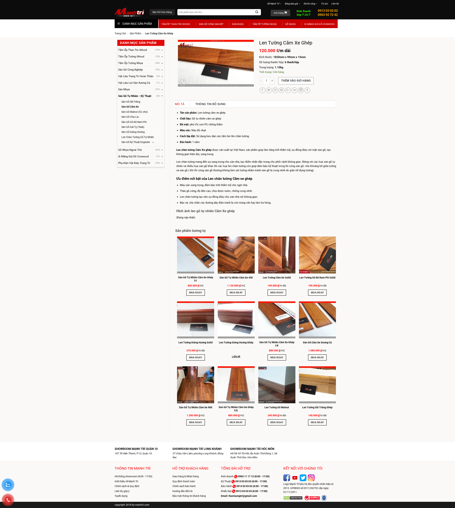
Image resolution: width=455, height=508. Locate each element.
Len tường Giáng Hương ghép (236, 342)
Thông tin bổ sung (210, 104)
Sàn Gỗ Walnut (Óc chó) (134, 111)
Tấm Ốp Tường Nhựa (264, 24)
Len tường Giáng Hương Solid (195, 342)
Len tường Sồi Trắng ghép (317, 407)
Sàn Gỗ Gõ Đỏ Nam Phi (134, 122)
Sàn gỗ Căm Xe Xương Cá (317, 342)
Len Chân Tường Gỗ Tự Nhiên (137, 137)
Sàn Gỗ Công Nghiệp (211, 24)
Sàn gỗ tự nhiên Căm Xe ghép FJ (195, 279)
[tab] (182, 104)
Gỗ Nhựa (290, 24)
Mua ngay (195, 292)
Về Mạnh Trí (273, 3)
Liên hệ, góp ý (122, 491)
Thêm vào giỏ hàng (296, 80)
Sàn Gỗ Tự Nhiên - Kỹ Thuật (134, 96)
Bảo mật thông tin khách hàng (189, 495)
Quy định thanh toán (183, 481)
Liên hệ (236, 356)
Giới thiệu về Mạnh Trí (126, 481)
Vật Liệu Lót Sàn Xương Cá (134, 82)
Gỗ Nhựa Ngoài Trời (130, 149)
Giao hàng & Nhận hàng (185, 476)
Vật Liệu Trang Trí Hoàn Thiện (135, 76)
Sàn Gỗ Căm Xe (130, 106)
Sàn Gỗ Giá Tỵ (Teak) (132, 127)
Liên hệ (335, 3)
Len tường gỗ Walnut (276, 407)
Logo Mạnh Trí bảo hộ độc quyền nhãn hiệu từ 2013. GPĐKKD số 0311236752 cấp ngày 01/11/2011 (308, 488)
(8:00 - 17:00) (254, 476)
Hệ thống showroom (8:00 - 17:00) (133, 476)
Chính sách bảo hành (184, 486)
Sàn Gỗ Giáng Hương (133, 132)
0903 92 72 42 (328, 15)
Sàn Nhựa (237, 24)
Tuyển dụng (121, 495)
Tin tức (324, 3)
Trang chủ (120, 33)
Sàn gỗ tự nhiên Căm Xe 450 (236, 277)
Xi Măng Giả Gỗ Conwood (319, 24)
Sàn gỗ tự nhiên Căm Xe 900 (195, 407)
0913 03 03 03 (328, 10)
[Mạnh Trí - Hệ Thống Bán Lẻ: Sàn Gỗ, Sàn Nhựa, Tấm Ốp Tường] (129, 12)
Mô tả (179, 104)
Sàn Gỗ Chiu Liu (130, 116)
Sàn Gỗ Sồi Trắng (130, 101)
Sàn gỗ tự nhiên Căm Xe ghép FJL (236, 409)
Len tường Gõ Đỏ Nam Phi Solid (317, 277)
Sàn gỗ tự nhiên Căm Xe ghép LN (276, 344)
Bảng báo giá (291, 3)
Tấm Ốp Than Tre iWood (175, 24)
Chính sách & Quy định (127, 486)
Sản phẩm (135, 33)
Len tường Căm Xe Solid (277, 277)
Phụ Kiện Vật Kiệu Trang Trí (134, 163)
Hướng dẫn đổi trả (182, 491)
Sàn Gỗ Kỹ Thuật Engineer (135, 142)
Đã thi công (309, 3)
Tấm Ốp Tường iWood (131, 56)
